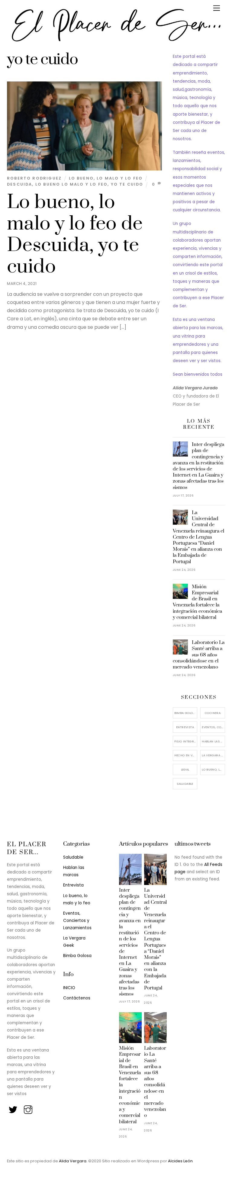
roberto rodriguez (34, 178)
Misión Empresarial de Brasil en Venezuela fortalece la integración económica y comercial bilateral (197, 602)
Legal (185, 769)
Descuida (19, 184)
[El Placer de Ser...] (114, 41)
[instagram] (28, 1108)
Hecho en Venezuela (186, 755)
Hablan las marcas (213, 741)
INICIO (69, 988)
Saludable (185, 784)
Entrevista (185, 727)
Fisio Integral (185, 741)
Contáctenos (76, 998)
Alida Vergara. (73, 1161)
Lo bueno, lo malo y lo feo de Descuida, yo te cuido (75, 234)
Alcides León (180, 1161)
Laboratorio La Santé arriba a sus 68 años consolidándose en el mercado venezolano (199, 654)
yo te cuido (127, 184)
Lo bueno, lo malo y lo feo (106, 178)
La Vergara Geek (213, 755)
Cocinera (213, 713)
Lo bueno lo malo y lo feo (71, 184)
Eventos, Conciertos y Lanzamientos (213, 727)
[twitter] (13, 1108)
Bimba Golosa (185, 713)
